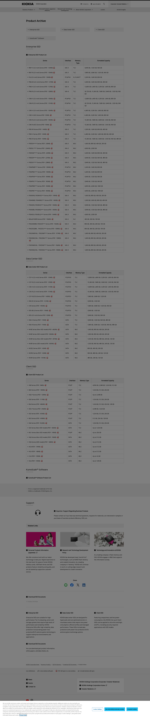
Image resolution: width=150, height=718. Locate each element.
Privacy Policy (23, 715)
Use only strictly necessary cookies (114, 709)
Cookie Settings (97, 709)
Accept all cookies (132, 709)
